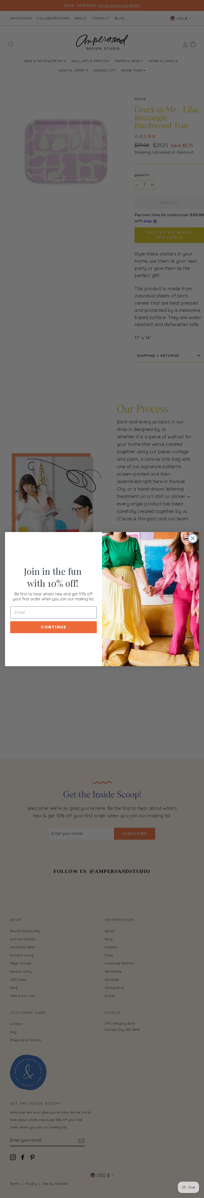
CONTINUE (53, 627)
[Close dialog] (192, 538)
